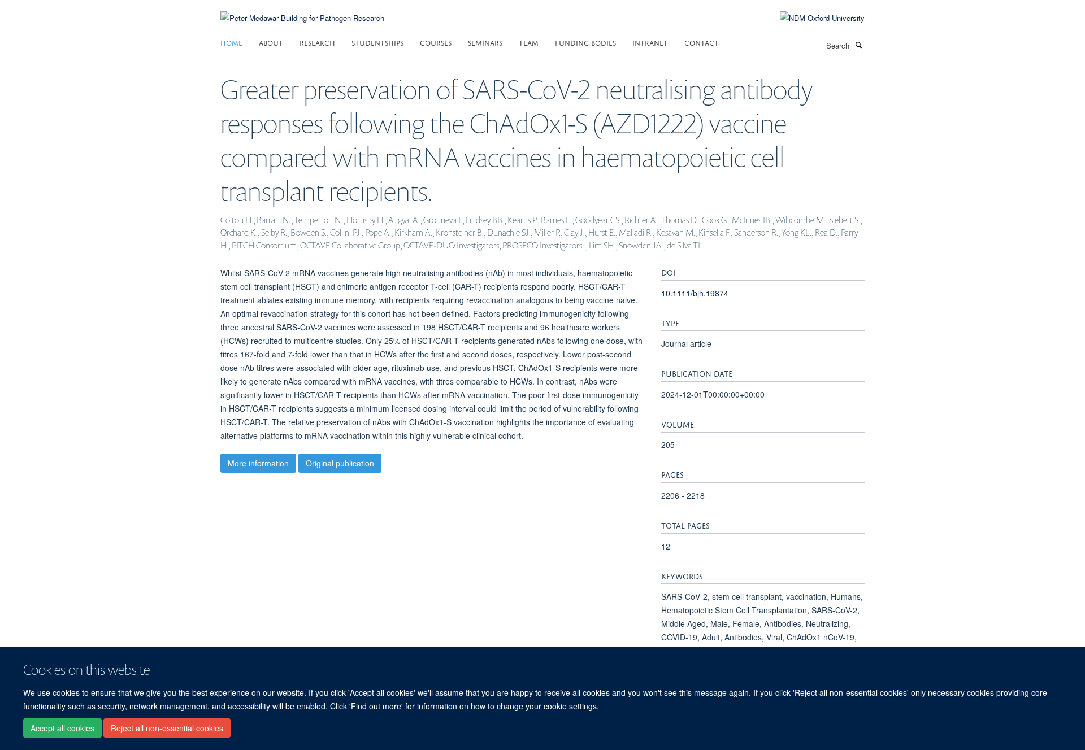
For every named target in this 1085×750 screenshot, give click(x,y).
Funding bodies (585, 42)
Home (231, 42)
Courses (436, 42)
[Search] (858, 44)
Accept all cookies (62, 728)
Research (317, 42)
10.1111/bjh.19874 (694, 293)
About (271, 42)
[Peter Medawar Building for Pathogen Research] (302, 11)
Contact (701, 42)
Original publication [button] (340, 463)
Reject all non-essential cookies (167, 728)
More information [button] (258, 463)
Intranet (650, 42)
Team (529, 42)
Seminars (485, 42)
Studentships (377, 42)
